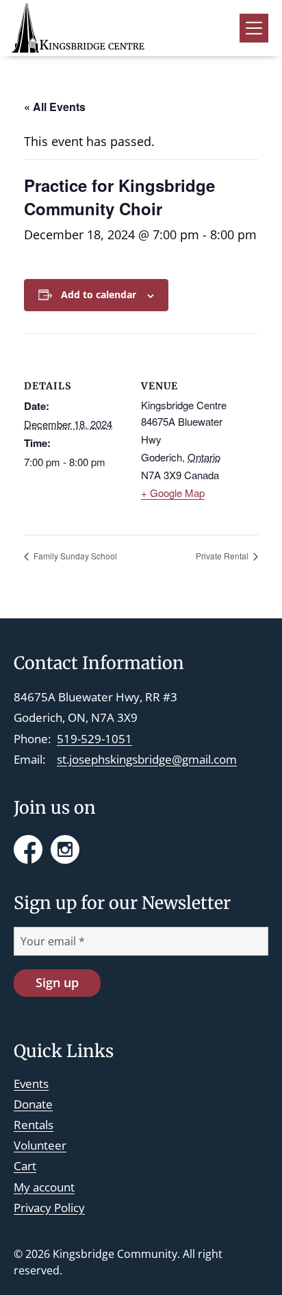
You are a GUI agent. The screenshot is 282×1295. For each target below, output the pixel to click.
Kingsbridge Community (115, 1253)
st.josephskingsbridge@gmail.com (147, 759)
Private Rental (223, 555)
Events (31, 1083)
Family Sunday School (74, 555)
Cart (25, 1166)
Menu (254, 28)
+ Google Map (173, 492)
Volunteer (40, 1145)
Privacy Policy (49, 1207)
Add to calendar (98, 294)
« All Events (55, 106)
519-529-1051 (94, 739)
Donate (33, 1104)
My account (44, 1187)
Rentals (33, 1125)
